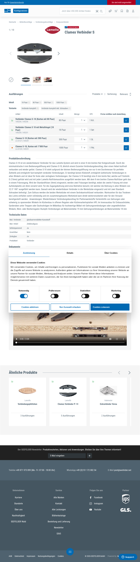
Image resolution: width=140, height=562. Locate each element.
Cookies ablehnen (30, 307)
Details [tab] (70, 253)
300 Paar (48, 102)
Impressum (31, 556)
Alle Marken (59, 497)
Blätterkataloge (59, 515)
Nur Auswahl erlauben (70, 307)
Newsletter (59, 527)
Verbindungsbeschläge (44, 22)
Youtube (97, 509)
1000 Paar (61, 102)
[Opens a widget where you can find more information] (127, 557)
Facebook (98, 497)
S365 (59, 533)
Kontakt (58, 503)
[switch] (55, 296)
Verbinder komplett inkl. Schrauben (55, 108)
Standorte (18, 503)
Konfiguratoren (20, 10)
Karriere (18, 497)
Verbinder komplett (30, 108)
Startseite (12, 22)
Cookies (61, 556)
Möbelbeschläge (26, 22)
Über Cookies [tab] (111, 253)
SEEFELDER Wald (18, 521)
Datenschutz (19, 556)
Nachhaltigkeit (18, 515)
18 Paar (26, 102)
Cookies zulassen (101, 307)
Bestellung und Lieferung (59, 521)
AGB (10, 556)
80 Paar (37, 102)
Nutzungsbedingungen (47, 556)
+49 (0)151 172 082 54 (86, 470)
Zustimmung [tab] (29, 253)
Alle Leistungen (59, 509)
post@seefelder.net (122, 470)
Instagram (98, 503)
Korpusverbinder (62, 22)
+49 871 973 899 (23, 470)
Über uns (18, 509)
